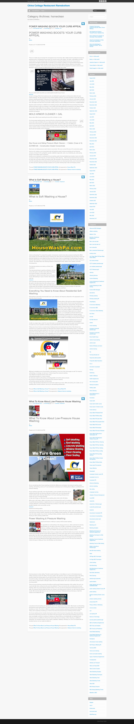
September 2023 (93, 167)
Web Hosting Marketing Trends (96, 689)
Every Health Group (94, 337)
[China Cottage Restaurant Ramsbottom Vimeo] (103, 1)
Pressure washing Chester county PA (97, 595)
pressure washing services (95, 598)
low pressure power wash (95, 519)
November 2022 (93, 197)
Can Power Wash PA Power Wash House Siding (97, 257)
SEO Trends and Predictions (96, 628)
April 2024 (92, 146)
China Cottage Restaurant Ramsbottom (49, 5)
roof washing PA (93, 613)
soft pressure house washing (96, 641)
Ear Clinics (92, 313)
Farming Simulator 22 (94, 354)
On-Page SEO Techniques (95, 559)
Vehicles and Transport (95, 662)
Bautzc (91, 59)
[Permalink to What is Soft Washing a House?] (34, 189)
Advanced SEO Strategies (95, 228)
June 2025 (92, 120)
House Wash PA (71, 167)
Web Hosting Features (95, 686)
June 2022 (92, 212)
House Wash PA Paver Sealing (96, 448)
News (91, 553)
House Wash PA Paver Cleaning (97, 442)
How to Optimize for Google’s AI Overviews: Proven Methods (97, 36)
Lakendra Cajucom (94, 62)
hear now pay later (94, 381)
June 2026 (92, 84)
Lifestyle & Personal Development (97, 495)
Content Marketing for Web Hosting (96, 286)
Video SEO (92, 683)
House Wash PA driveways (95, 427)
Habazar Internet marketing (74, 169)
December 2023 (93, 158)
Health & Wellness (94, 375)
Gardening (92, 372)
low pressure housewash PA (96, 513)
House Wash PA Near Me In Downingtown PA (96, 434)
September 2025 (93, 111)
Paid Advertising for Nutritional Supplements (96, 569)
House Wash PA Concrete (95, 424)
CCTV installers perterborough (96, 263)
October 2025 (93, 108)
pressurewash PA (93, 601)
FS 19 (91, 363)
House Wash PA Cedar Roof (96, 418)
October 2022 (93, 200)
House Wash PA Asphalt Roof (96, 412)
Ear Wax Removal (93, 319)
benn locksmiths (93, 247)
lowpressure (62, 181)
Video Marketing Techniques (96, 674)
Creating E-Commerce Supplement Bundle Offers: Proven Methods (97, 27)
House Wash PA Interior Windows (97, 430)
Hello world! (96, 56)
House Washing (93, 468)
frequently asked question (95, 357)
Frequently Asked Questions (96, 360)
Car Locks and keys (94, 260)
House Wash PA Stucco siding (96, 450)
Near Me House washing (95, 550)
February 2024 (93, 152)
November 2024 (93, 140)
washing (31, 94)
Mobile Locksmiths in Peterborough (94, 547)
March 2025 (92, 129)
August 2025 (92, 114)
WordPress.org (93, 714)
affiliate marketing (93, 231)
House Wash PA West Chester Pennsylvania (96, 458)
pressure (31, 280)
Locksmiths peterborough (95, 507)
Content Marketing (94, 278)
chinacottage (46, 28)
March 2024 (92, 149)
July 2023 (92, 173)
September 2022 (93, 203)
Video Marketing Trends (95, 680)
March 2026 (92, 93)
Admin (30, 40)
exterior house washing (95, 339)
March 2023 (92, 185)
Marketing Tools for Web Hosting (97, 543)
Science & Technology (94, 616)
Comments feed (93, 711)
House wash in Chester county (96, 406)
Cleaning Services (94, 275)
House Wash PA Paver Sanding (96, 445)
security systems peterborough (96, 619)
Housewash (92, 471)
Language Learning (94, 492)
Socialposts (92, 638)
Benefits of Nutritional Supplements (94, 237)
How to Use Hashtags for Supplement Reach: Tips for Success (96, 45)
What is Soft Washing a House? (45, 179)
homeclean (57, 28)
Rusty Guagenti (93, 68)
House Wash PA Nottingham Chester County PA (96, 438)
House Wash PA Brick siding (96, 415)
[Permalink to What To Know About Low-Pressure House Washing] (34, 410)
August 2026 (92, 78)
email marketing (93, 325)
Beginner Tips (93, 234)
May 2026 (92, 87)
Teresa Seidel (93, 65)
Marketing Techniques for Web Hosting (96, 535)
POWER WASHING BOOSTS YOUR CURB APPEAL (55, 26)
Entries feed (92, 708)
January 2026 (93, 99)
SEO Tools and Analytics (95, 625)
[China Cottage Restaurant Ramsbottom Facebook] (102, 1)
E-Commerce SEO (94, 307)
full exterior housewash (95, 366)
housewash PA (93, 480)
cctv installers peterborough (96, 266)
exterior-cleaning (93, 348)
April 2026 (92, 90)
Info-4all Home (35, 10)
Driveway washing (94, 295)
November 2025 (93, 105)
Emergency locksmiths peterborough (95, 333)
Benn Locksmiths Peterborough (97, 250)
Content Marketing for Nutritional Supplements (97, 282)
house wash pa (93, 409)
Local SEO (92, 498)
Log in (91, 705)
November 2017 (93, 218)
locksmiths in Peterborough (96, 504)
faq (90, 351)
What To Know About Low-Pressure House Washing (55, 401)
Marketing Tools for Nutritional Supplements (96, 539)
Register (91, 702)
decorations (92, 292)
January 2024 (93, 155)
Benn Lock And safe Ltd (95, 244)
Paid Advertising (93, 565)
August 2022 (92, 206)
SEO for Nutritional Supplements (97, 622)
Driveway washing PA (94, 298)
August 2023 (92, 170)
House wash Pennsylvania (95, 465)
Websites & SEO (93, 692)
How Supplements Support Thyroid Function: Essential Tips (97, 32)
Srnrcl (91, 56)
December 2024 (93, 137)
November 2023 (93, 161)
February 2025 (93, 132)
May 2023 (92, 179)
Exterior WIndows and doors (96, 345)
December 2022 (93, 194)
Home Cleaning (93, 390)
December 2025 (93, 102)
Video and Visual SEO (94, 665)
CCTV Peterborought (94, 269)
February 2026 (93, 96)
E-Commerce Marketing (95, 304)
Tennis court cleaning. (94, 650)
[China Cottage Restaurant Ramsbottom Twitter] (105, 1)
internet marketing (94, 486)
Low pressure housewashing (96, 516)
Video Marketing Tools (94, 677)
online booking (93, 562)
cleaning (91, 272)
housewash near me (94, 477)
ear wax (91, 316)
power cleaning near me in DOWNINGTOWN (95, 585)
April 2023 (92, 182)
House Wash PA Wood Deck (96, 462)
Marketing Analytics (94, 528)
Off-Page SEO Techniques (95, 556)
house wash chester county (96, 403)
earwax (91, 322)
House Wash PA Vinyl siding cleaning (96, 454)
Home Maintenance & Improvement (94, 394)
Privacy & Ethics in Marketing (96, 604)
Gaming (91, 369)
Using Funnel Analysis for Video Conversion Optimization (97, 40)
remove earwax (93, 607)
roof (60, 28)
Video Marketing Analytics (95, 671)
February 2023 (93, 188)
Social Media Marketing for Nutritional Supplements (95, 635)
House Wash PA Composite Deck (97, 421)
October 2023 (93, 164)
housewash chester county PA (96, 474)
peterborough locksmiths (95, 578)
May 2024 (92, 143)
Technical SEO (93, 647)
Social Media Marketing (95, 631)
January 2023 (93, 191)
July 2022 (92, 209)
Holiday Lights (93, 387)
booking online (93, 253)
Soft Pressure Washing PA (95, 644)
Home (42, 10)
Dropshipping (92, 301)
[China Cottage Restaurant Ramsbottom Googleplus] (100, 1)
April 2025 (92, 126)
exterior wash (93, 342)
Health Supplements (94, 378)
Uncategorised (93, 659)
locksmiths (92, 501)
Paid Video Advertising (95, 572)
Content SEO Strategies (95, 289)
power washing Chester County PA (97, 588)
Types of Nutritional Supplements (97, 656)
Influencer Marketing (94, 483)
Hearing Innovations (94, 384)
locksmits (92, 510)
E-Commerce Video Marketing (96, 310)
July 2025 (92, 117)
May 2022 (92, 215)
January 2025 (93, 134)
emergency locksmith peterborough (94, 329)
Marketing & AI (93, 525)
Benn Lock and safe (94, 241)
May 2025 (92, 123)
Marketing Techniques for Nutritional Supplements (95, 531)
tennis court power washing (96, 653)
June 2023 (92, 176)
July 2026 (92, 81)
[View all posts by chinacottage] (50, 28)
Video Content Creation (95, 668)
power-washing (93, 591)
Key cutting (92, 489)
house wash (92, 400)
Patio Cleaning (93, 575)
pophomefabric (93, 581)
